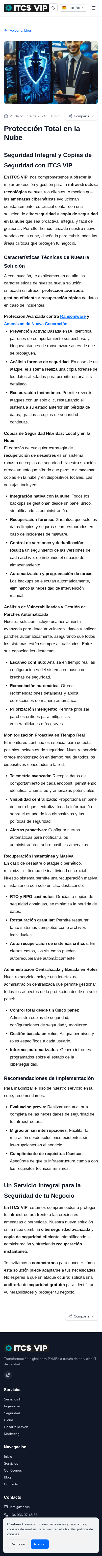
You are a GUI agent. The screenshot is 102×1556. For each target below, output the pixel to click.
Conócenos (13, 1470)
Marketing (12, 1434)
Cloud (8, 1420)
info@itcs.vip (20, 1507)
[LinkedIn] (8, 1375)
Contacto (11, 1484)
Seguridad (12, 1413)
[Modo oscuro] (53, 7)
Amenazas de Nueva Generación (35, 323)
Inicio (8, 1456)
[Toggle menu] (93, 7)
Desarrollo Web (16, 1427)
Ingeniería (12, 1406)
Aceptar (40, 1544)
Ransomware (73, 316)
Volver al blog (20, 30)
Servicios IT (13, 1399)
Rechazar (18, 1544)
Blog (7, 1477)
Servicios (11, 1463)
